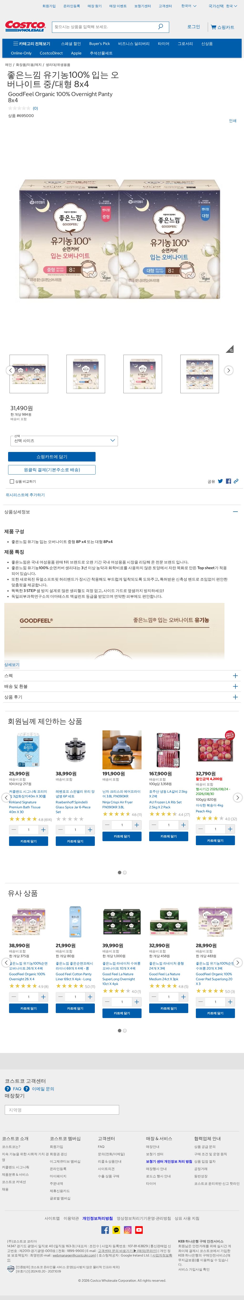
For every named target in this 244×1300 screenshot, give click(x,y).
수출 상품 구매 (108, 1176)
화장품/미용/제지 (29, 65)
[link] (220, 481)
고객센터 (106, 1138)
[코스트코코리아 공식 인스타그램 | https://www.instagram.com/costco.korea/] (128, 1232)
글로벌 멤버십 (60, 1198)
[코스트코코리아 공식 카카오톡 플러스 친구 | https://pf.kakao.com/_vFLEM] (116, 1232)
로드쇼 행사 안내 (158, 1176)
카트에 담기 (28, 841)
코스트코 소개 (15, 1138)
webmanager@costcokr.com (74, 1255)
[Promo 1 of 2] (119, 873)
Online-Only (21, 53)
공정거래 (201, 1169)
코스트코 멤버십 (65, 1138)
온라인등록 (58, 1169)
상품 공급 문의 (205, 1147)
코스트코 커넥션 (14, 1182)
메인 (8, 65)
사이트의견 (106, 1169)
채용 (5, 1189)
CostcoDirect (51, 53)
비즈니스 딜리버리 (134, 43)
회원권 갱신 (58, 1154)
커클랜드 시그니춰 (15, 1167)
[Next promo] (228, 370)
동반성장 (201, 1176)
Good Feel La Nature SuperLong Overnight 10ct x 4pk (118, 979)
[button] (163, 26)
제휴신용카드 (60, 1191)
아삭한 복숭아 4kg (209, 805)
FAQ (101, 1147)
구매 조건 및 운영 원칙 (210, 1154)
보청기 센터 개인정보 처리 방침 (169, 1161)
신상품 (207, 43)
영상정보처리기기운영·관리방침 (144, 1218)
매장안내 (152, 1147)
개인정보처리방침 (97, 1218)
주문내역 (56, 1183)
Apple (76, 53)
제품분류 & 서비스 (15, 1174)
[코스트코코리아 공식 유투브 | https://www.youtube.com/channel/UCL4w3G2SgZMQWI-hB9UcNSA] (139, 1232)
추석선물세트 (101, 53)
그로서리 (185, 43)
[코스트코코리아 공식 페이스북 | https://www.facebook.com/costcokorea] (105, 1232)
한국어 (186, 6)
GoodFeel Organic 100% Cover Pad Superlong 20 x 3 (214, 979)
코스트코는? (11, 1147)
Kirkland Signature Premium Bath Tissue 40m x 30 (25, 807)
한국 (229, 6)
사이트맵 (52, 1218)
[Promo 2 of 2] (125, 873)
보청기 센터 (154, 1154)
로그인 (193, 26)
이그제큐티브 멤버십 (65, 1161)
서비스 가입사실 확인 (194, 1269)
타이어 (163, 43)
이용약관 (71, 1218)
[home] (25, 26)
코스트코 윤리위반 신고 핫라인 (217, 1183)
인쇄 (233, 120)
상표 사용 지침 (187, 1218)
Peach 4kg (203, 811)
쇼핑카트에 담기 (51, 456)
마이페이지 (58, 1176)
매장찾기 (15, 1095)
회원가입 (56, 1147)
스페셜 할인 (71, 43)
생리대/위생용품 (58, 65)
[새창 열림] (11, 1270)
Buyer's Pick (99, 43)
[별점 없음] (20, 108)
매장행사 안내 (156, 1169)
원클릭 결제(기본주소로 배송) (52, 469)
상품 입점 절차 (205, 1161)
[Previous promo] (10, 370)
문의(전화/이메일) (111, 1154)
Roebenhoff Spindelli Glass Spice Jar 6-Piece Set (73, 807)
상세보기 (12, 664)
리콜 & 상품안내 (110, 1161)
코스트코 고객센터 (25, 1081)
